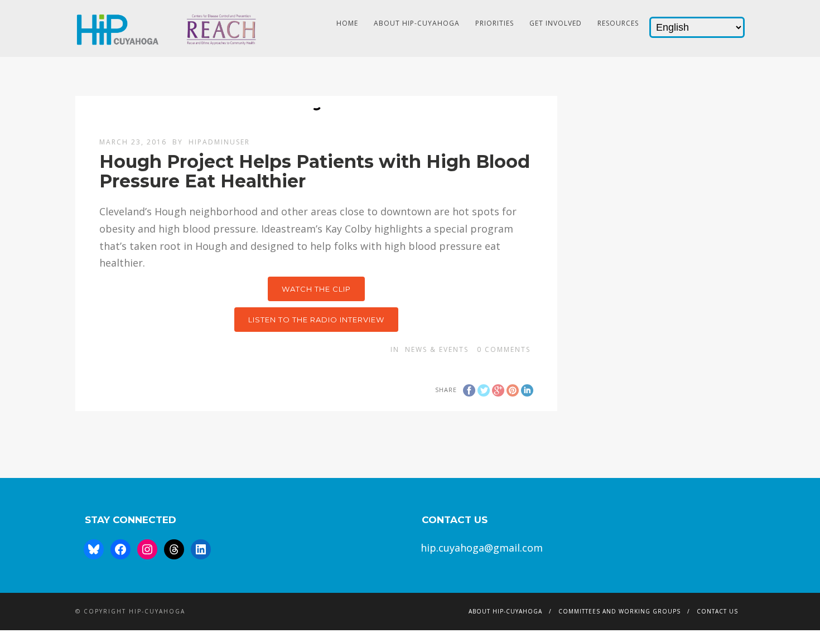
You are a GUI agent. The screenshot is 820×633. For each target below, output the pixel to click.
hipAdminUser (219, 142)
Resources (618, 23)
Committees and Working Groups (619, 611)
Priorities (494, 23)
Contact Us (717, 611)
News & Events (437, 349)
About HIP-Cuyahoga (417, 23)
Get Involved (555, 23)
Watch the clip (316, 288)
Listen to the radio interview (316, 319)
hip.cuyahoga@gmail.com (482, 547)
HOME (347, 23)
